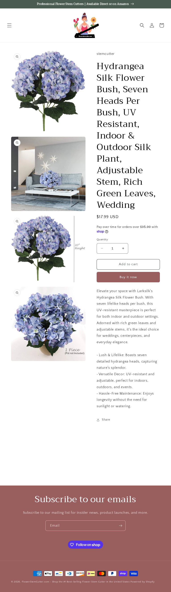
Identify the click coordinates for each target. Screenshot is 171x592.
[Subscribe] (120, 525)
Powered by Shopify (142, 581)
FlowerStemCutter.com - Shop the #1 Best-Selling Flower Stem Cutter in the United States (76, 581)
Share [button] (106, 419)
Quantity (102, 239)
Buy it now (128, 277)
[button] (9, 25)
